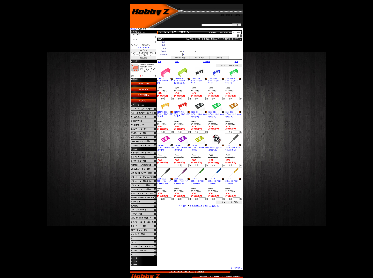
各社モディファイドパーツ (141, 153)
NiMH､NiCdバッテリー (140, 137)
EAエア (134, 242)
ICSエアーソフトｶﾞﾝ (139, 129)
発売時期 (206, 62)
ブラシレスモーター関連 (140, 185)
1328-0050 (229, 145)
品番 (159, 62)
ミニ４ (133, 255)
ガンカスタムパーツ (138, 117)
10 (206, 205)
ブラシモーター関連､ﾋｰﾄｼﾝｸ (142, 181)
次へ (214, 205)
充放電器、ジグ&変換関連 (141, 165)
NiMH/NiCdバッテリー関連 (141, 173)
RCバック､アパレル (138, 250)
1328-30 (228, 179)
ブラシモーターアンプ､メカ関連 (143, 177)
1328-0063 (161, 179)
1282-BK (194, 112)
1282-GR (212, 112)
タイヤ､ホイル (136, 202)
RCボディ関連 (136, 214)
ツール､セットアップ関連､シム (143, 189)
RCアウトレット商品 (139, 230)
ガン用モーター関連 (138, 133)
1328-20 (194, 179)
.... (210, 205)
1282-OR (229, 112)
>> (218, 205)
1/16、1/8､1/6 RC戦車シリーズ (143, 218)
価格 (236, 62)
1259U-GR (178, 79)
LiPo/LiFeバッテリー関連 (141, 141)
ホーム (133, 29)
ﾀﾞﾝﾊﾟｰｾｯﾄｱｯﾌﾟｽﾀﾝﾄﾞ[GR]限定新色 (182, 82)
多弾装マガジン (137, 121)
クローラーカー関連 (138, 226)
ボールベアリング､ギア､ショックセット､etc (143, 193)
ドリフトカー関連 (138, 157)
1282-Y (194, 145)
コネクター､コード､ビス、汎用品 (143, 222)
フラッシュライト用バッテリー (143, 145)
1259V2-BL (212, 79)
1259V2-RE (179, 112)
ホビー (133, 238)
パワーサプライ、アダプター (142, 246)
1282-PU (177, 145)
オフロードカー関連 (138, 161)
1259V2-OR (162, 112)
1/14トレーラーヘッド (139, 210)
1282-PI (160, 145)
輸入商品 (134, 206)
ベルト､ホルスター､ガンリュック (143, 113)
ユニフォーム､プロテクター (142, 109)
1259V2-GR (230, 79)
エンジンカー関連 (138, 234)
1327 (210, 146)
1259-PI (160, 79)
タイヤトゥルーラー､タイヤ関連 (143, 197)
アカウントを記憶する (142, 45)
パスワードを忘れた (144, 47)
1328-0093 (178, 179)
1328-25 (211, 179)
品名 (177, 62)
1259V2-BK (195, 79)
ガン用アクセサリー (138, 125)
